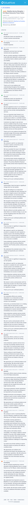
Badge (15, 499)
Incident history (21, 499)
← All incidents (5, 7)
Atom (11, 499)
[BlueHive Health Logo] (8, 2)
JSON (5, 499)
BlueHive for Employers (8, 22)
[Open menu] (25, 2)
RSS (8, 499)
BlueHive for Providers (19, 21)
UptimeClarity (17, 501)
